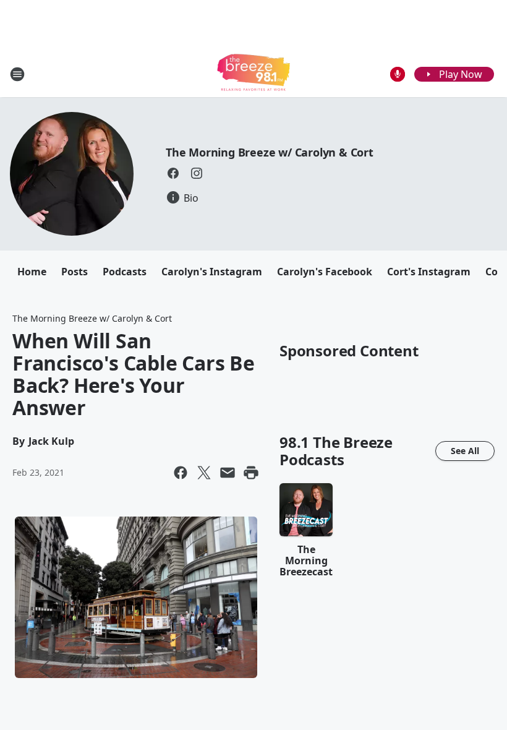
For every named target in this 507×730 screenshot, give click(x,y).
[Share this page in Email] (227, 472)
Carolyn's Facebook (324, 271)
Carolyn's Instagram (211, 271)
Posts (74, 271)
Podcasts (125, 271)
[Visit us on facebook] (173, 173)
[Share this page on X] (204, 472)
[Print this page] (251, 472)
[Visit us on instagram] (196, 173)
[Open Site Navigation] (17, 74)
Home (31, 271)
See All (465, 451)
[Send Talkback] (397, 74)
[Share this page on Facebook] (180, 472)
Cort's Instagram (429, 271)
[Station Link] (253, 74)
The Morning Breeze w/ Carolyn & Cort (269, 152)
